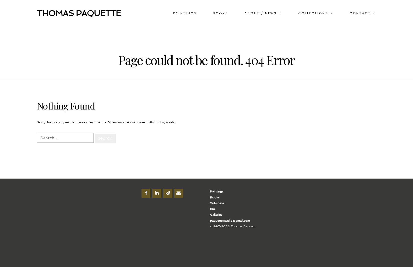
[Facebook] (146, 193)
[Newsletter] (167, 193)
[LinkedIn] (156, 193)
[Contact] (178, 193)
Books (220, 13)
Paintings (185, 13)
